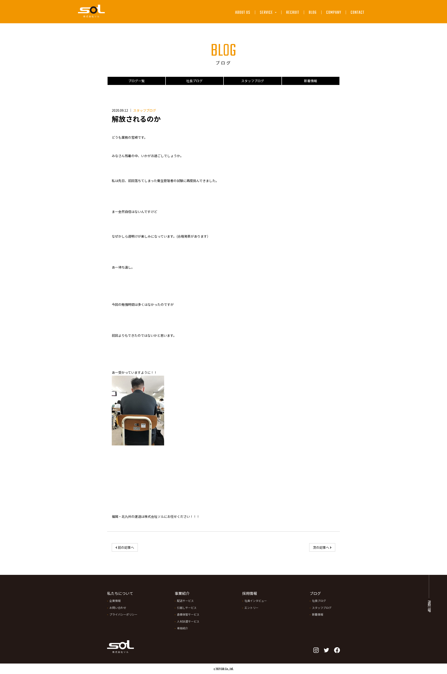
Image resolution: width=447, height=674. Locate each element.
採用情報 (249, 593)
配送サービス (271, 25)
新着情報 (310, 80)
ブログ (315, 593)
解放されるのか (136, 119)
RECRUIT (292, 12)
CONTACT (357, 12)
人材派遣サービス (274, 57)
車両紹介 (182, 628)
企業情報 (115, 601)
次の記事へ (321, 547)
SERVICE (267, 12)
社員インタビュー (255, 601)
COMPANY (333, 12)
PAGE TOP (429, 606)
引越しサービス (273, 36)
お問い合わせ (117, 608)
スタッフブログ (252, 80)
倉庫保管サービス (274, 47)
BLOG (313, 12)
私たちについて (120, 593)
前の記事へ (125, 547)
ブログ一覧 (136, 80)
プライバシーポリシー (123, 614)
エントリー (251, 608)
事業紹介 (182, 593)
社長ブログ (194, 80)
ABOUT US (242, 12)
